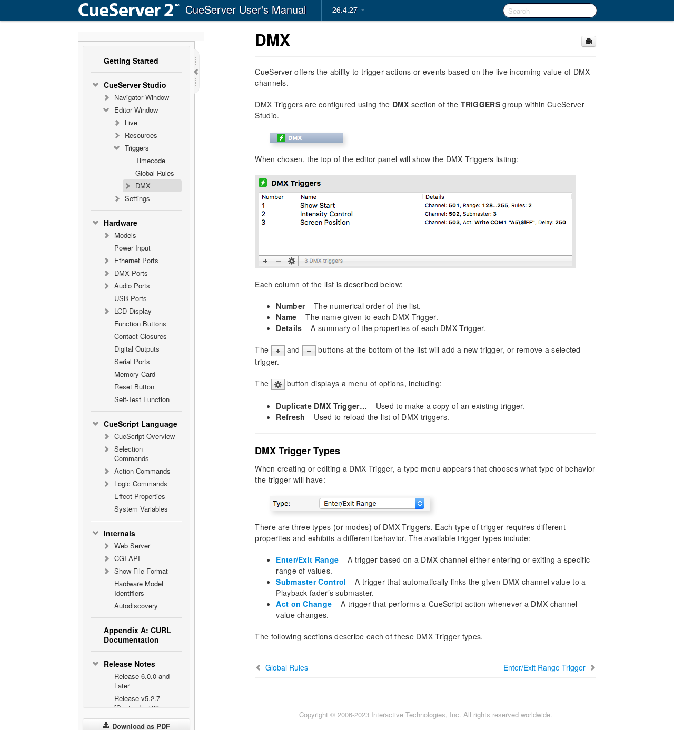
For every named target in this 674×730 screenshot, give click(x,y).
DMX (143, 186)
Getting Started (131, 60)
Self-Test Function (142, 399)
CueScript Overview (144, 436)
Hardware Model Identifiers (138, 588)
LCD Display (133, 311)
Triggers (137, 148)
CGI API (127, 558)
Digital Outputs (137, 349)
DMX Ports (131, 273)
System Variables (141, 509)
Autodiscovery (136, 606)
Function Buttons (140, 323)
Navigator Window (141, 97)
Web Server (132, 546)
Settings (137, 198)
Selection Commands (131, 453)
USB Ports (130, 298)
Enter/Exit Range (307, 559)
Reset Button (134, 387)
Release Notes (129, 663)
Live (131, 122)
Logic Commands (140, 483)
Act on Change (304, 603)
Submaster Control (311, 581)
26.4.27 (346, 9)
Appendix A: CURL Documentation (137, 635)
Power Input (132, 248)
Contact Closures (140, 336)
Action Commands (142, 471)
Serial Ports (132, 361)
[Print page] (588, 41)
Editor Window (136, 110)
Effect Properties (139, 496)
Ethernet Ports (136, 260)
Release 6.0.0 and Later (142, 681)
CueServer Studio (135, 84)
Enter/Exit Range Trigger (544, 667)
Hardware (120, 222)
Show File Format (141, 571)
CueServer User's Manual (245, 9)
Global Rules (154, 173)
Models (125, 235)
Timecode (150, 160)
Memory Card (134, 374)
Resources (141, 135)
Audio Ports (132, 286)
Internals (119, 533)
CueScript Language (140, 423)
